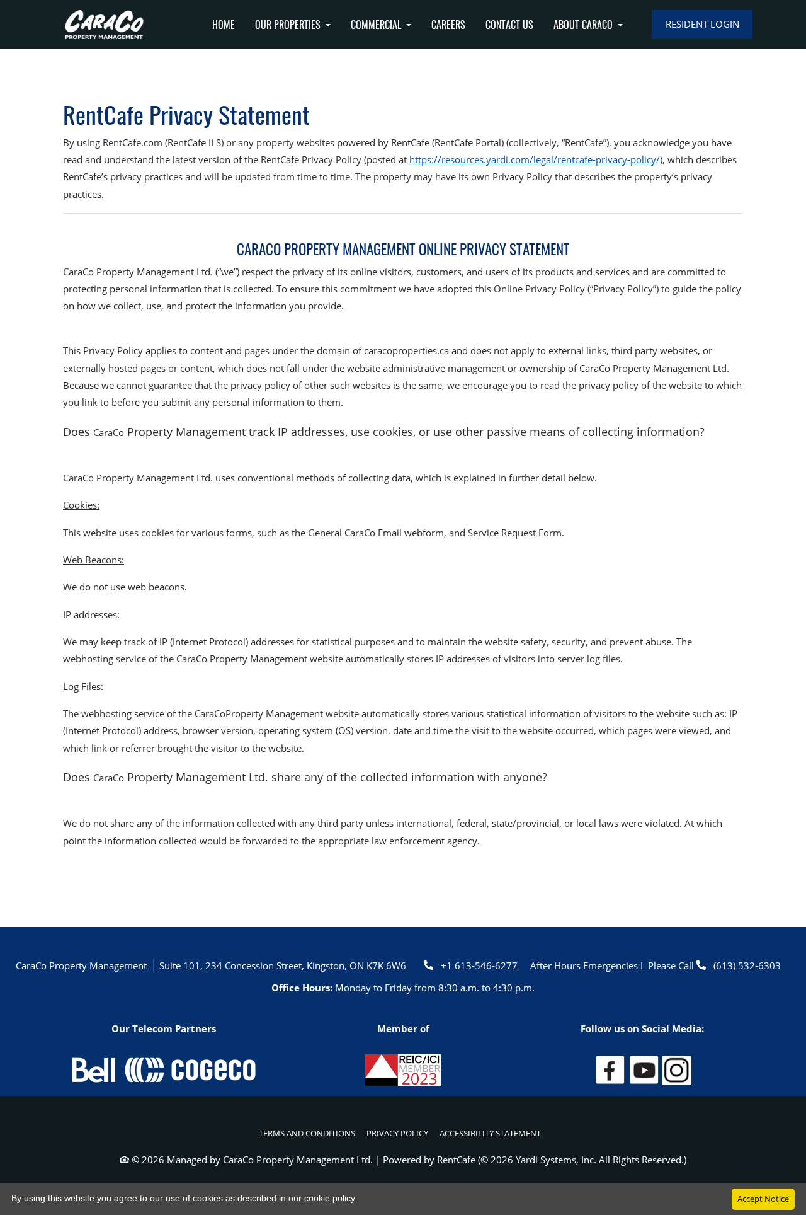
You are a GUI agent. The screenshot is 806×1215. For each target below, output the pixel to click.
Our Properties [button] (289, 24)
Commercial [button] (377, 24)
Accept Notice (763, 1198)
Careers (448, 24)
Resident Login (702, 24)
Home (223, 24)
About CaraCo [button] (584, 24)
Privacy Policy (397, 1133)
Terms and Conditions (307, 1133)
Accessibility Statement (490, 1133)
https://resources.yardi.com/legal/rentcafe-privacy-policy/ (534, 159)
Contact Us (509, 24)
